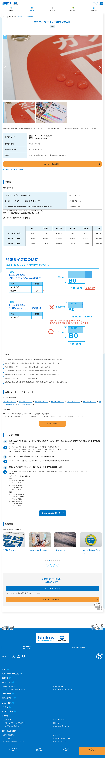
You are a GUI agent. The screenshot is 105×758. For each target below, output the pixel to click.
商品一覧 (32, 10)
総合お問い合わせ (78, 647)
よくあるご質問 (7, 711)
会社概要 (6, 720)
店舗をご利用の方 (9, 686)
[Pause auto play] (52, 565)
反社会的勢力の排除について (12, 741)
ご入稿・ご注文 (52, 424)
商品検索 (11, 10)
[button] (5, 67)
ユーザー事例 (6, 693)
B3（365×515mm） (73, 402)
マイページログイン (96, 3)
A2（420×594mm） (25, 402)
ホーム (4, 16)
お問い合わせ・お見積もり (51, 599)
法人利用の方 (57, 686)
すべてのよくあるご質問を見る (52, 513)
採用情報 (56, 723)
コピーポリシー (58, 735)
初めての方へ (73, 10)
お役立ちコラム (7, 698)
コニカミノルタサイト (60, 726)
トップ (4, 669)
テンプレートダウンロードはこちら (15, 169)
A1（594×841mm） (41, 402)
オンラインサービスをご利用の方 (14, 689)
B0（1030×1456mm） (25, 404)
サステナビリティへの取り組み (13, 723)
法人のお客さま (93, 10)
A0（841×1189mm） (57, 402)
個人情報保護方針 (9, 735)
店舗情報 (52, 10)
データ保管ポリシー (9, 738)
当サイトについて (59, 741)
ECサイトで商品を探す (51, 164)
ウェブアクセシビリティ (11, 726)
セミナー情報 (6, 703)
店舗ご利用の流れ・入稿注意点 (63, 689)
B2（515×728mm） (89, 402)
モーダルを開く (5, 37)
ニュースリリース (59, 720)
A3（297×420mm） (9, 402)
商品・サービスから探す (11, 674)
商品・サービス (12, 16)
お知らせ (5, 707)
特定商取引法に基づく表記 (61, 738)
